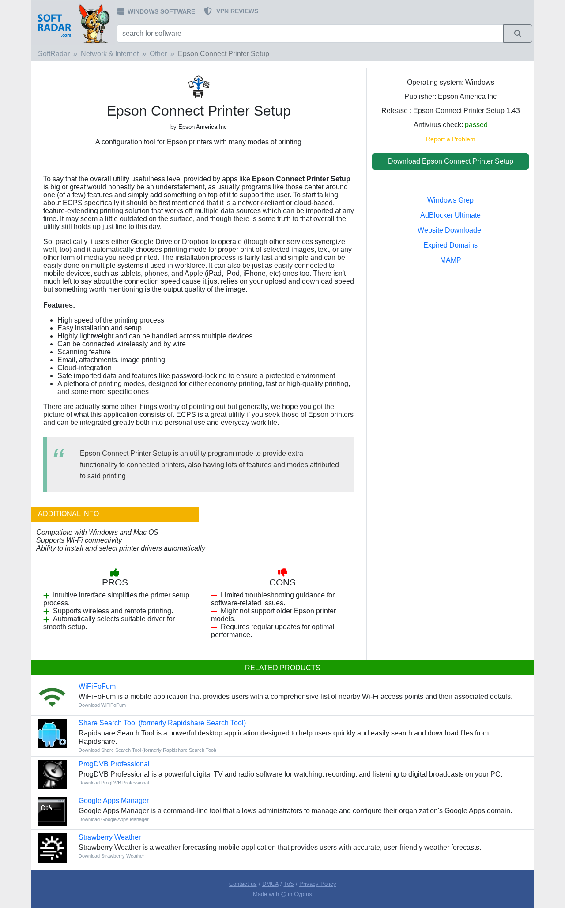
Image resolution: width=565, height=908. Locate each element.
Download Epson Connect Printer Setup (450, 161)
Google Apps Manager (114, 800)
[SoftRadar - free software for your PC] (73, 23)
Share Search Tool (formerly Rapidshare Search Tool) (162, 723)
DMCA (270, 884)
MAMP (450, 260)
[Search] (517, 33)
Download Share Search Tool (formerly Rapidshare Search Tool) (147, 750)
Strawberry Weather (110, 837)
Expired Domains (450, 245)
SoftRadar (54, 53)
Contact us (243, 884)
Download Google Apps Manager (114, 819)
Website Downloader (450, 230)
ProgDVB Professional (114, 764)
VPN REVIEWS (237, 11)
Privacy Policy (317, 884)
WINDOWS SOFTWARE (161, 11)
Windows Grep (450, 200)
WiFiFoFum (97, 686)
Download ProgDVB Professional (114, 782)
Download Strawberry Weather (111, 856)
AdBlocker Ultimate (450, 215)
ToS (289, 884)
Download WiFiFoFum (102, 705)
